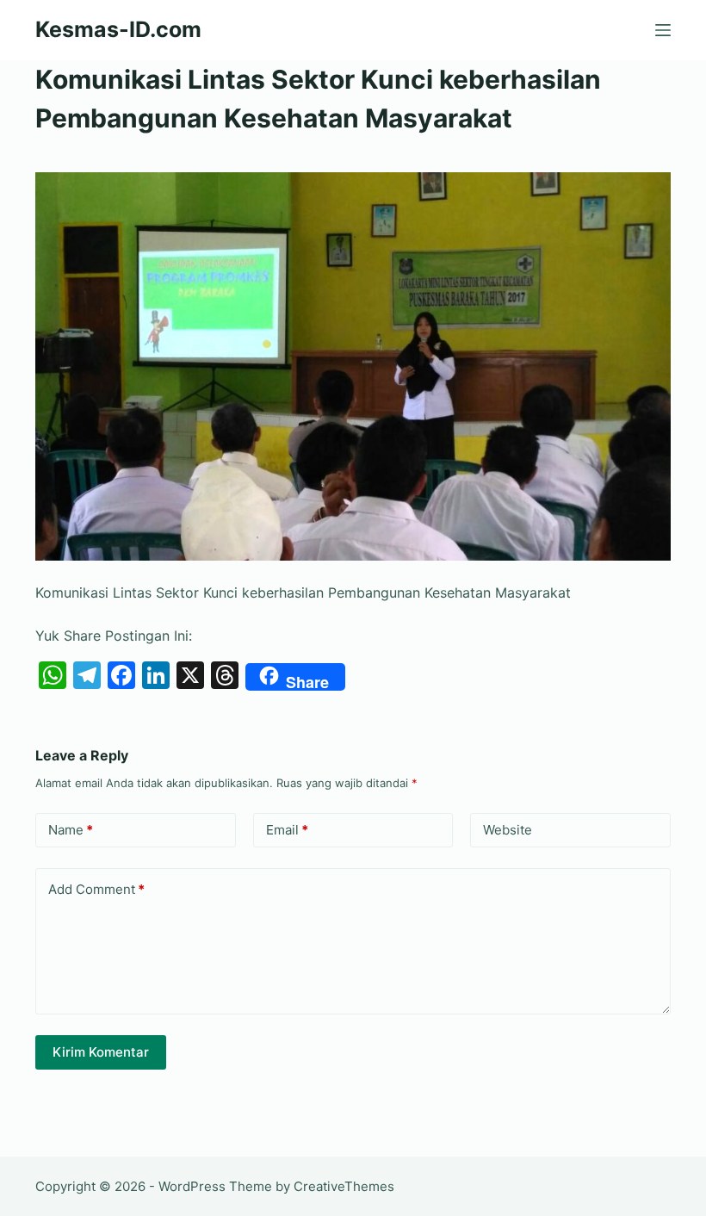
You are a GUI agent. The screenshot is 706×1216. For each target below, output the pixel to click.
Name (70, 830)
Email (287, 830)
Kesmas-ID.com (118, 29)
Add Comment (96, 889)
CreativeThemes (344, 1186)
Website (507, 830)
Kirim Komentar (101, 1052)
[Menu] (663, 30)
